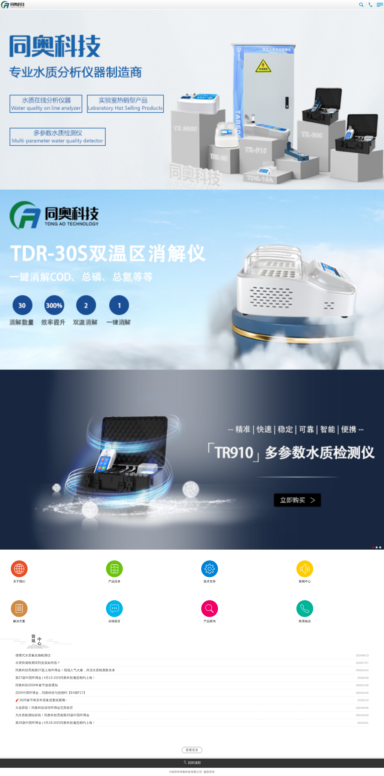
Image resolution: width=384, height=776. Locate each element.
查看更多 (192, 750)
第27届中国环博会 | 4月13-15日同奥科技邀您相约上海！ (55, 677)
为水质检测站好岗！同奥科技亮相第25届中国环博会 (52, 715)
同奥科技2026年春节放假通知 (36, 685)
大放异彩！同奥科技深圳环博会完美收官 (44, 707)
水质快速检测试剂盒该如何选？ (37, 662)
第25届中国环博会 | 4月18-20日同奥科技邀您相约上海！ (55, 722)
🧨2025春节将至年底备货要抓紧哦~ (41, 700)
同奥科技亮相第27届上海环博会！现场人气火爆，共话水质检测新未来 (65, 670)
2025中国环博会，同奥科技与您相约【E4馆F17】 (51, 692)
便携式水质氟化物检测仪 (33, 655)
